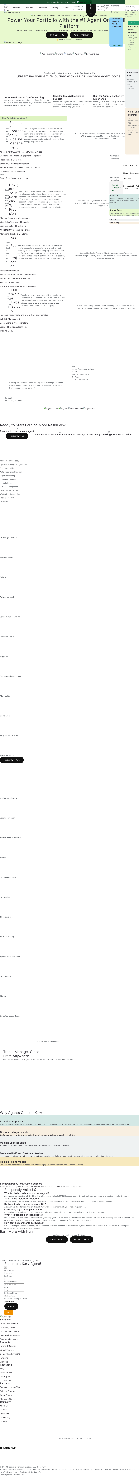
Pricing (55, 8)
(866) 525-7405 (57, 1239)
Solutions (16, 8)
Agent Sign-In (106, 7)
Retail (132, 186)
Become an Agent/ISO (10, 1387)
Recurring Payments (9, 1339)
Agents (80, 9)
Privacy (3, 1475)
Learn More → (117, 45)
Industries (42, 8)
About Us (113, 195)
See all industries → (116, 187)
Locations (4, 1414)
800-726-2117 (85, 2)
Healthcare (134, 173)
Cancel (11, 1306)
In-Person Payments (9, 1323)
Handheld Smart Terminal (133, 29)
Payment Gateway (8, 1346)
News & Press (115, 210)
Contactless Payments (10, 1354)
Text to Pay (130, 7)
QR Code (4, 1362)
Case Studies (6, 1380)
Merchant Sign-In (8, 1399)
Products (29, 8)
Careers (112, 220)
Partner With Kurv (12, 760)
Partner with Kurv (81, 1239)
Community (114, 223)
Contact (3, 1410)
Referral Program (7, 1391)
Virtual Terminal (7, 1350)
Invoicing (4, 1358)
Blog (2, 1368)
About (66, 8)
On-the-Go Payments (9, 1331)
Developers (5, 1376)
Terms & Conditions (15, 1475)
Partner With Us (17, 436)
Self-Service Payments (10, 1335)
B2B (131, 165)
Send (9, 1312)
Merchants (81, 6)
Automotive (128, 165)
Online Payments (7, 1327)
